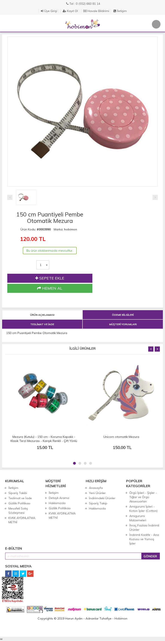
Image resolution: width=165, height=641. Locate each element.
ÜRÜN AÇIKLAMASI (42, 314)
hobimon (70, 229)
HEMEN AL (51, 288)
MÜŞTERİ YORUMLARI (123, 324)
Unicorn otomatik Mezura (44, 437)
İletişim (121, 11)
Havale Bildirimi (98, 11)
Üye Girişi (50, 11)
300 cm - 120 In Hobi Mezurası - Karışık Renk (121, 437)
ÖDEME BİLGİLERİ (123, 314)
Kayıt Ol (72, 11)
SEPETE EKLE (51, 278)
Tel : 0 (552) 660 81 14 (84, 4)
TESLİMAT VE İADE (42, 324)
